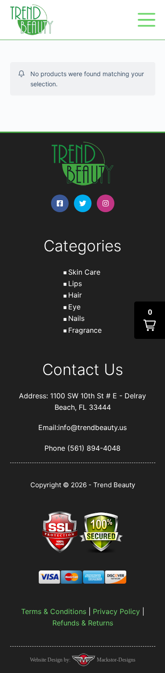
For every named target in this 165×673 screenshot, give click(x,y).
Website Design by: (51, 660)
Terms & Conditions (53, 611)
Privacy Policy (116, 611)
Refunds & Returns (82, 622)
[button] (149, 320)
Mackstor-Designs (115, 660)
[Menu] (146, 20)
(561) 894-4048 (94, 448)
